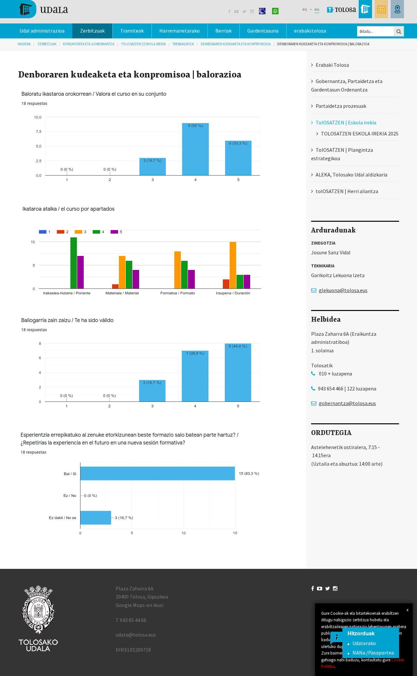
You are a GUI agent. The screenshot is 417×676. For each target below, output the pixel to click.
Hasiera (24, 44)
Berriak (223, 30)
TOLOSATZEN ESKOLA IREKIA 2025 (359, 133)
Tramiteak (132, 30)
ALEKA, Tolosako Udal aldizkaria (351, 174)
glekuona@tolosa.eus (343, 290)
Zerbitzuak (92, 30)
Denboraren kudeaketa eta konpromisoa (236, 44)
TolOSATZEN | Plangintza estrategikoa (342, 154)
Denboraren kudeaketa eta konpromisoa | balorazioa (323, 44)
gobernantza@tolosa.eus (347, 403)
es (304, 9)
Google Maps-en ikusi (139, 605)
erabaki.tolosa (310, 30)
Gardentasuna (263, 30)
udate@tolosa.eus (136, 634)
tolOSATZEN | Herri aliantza (347, 191)
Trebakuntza (183, 44)
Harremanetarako (179, 30)
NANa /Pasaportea (373, 652)
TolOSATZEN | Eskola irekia (143, 44)
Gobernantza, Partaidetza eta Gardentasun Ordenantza (346, 85)
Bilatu (399, 31)
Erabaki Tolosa (332, 65)
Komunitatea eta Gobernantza (88, 44)
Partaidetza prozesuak (341, 106)
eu (316, 9)
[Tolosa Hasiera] (43, 8)
